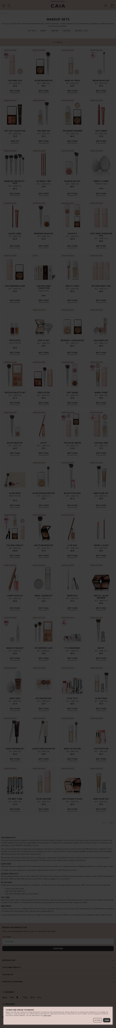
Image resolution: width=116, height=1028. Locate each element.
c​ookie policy (47, 1015)
